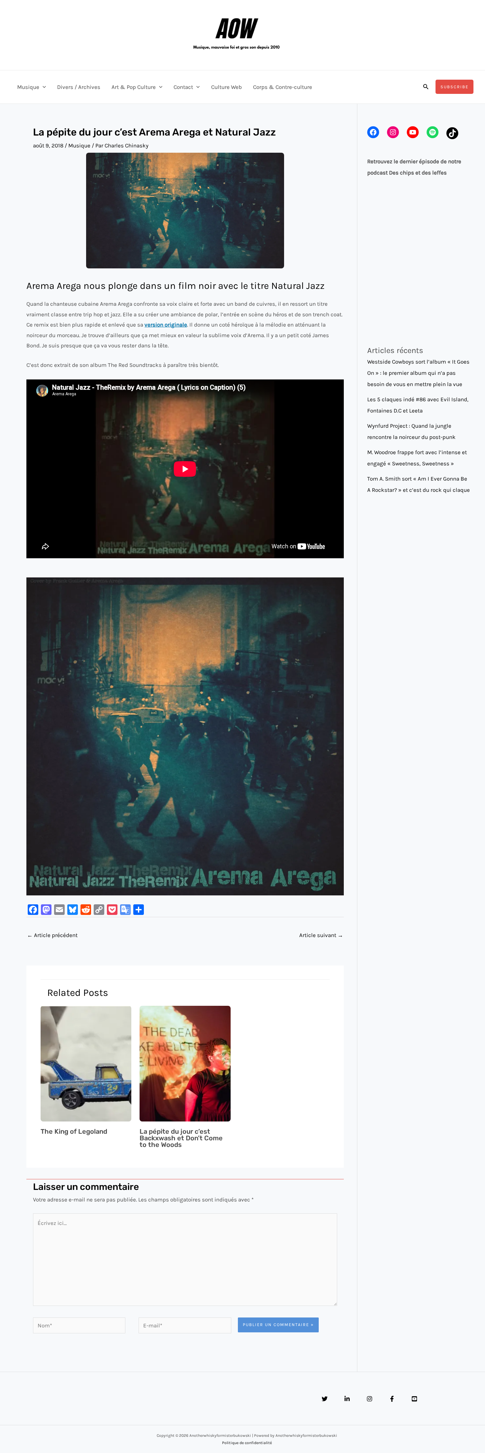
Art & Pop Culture (134, 87)
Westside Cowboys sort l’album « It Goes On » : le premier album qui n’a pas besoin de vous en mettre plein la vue (418, 372)
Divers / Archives (78, 87)
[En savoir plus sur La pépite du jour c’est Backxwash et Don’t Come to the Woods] (185, 1063)
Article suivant (321, 935)
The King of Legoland (74, 1131)
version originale (166, 324)
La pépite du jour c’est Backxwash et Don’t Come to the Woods (181, 1138)
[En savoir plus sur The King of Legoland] (86, 1063)
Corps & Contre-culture (282, 87)
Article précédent (52, 935)
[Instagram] (369, 1399)
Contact (183, 87)
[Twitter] (325, 1399)
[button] (42, 86)
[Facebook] (392, 1399)
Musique (28, 87)
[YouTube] (414, 1399)
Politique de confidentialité (247, 1442)
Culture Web (226, 87)
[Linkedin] (347, 1399)
